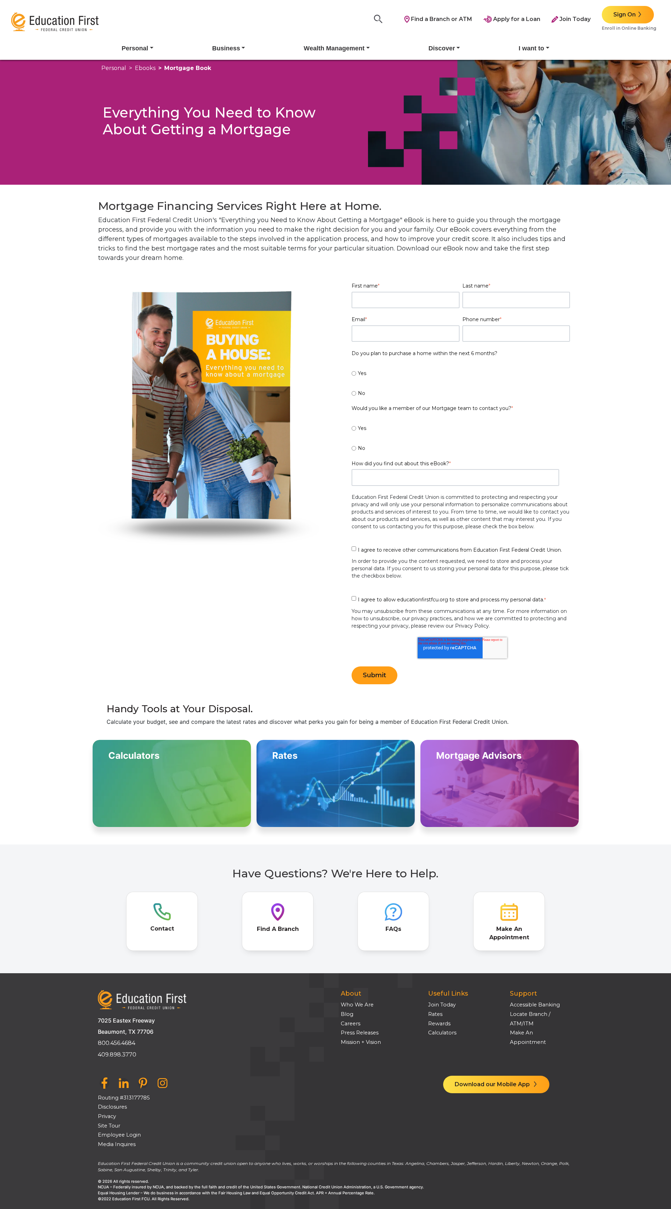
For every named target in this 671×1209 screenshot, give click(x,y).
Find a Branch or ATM (441, 19)
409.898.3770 (117, 1054)
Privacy (107, 1116)
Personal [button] (135, 48)
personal (113, 68)
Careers (350, 1023)
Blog (347, 1014)
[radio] (461, 369)
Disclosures (112, 1107)
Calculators (442, 1033)
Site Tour (109, 1126)
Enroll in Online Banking (629, 28)
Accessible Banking (535, 1005)
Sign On (624, 14)
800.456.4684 (116, 1043)
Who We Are (357, 1005)
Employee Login (119, 1135)
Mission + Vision (361, 1042)
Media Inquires (117, 1144)
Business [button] (226, 48)
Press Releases (359, 1033)
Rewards (439, 1023)
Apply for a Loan (516, 19)
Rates (435, 1014)
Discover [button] (441, 48)
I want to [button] (531, 48)
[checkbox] (461, 379)
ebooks (145, 68)
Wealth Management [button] (334, 48)
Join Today (574, 19)
